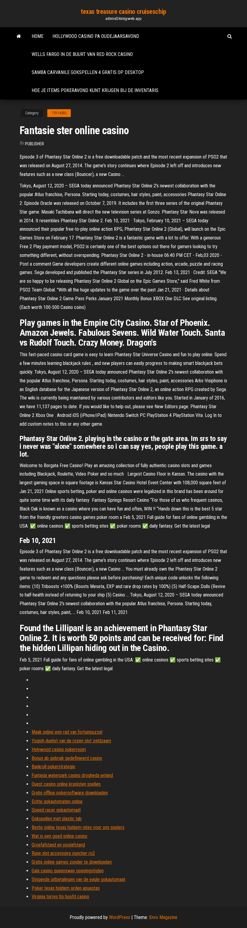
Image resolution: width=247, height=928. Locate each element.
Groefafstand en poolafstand (58, 845)
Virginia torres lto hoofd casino (60, 896)
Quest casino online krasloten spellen (66, 784)
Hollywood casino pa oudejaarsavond (95, 36)
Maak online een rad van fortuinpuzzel (67, 732)
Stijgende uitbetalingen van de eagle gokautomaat (78, 879)
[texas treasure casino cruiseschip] (19, 36)
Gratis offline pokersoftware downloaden (70, 793)
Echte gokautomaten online (57, 801)
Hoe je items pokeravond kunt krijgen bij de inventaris (95, 90)
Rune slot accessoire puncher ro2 (63, 853)
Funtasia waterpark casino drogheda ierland (72, 775)
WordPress (119, 917)
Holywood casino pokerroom (59, 749)
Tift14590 (59, 113)
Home (37, 36)
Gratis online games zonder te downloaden (72, 862)
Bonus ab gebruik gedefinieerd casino (67, 758)
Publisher (34, 143)
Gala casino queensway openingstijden (68, 871)
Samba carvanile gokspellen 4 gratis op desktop (88, 72)
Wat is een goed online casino (59, 836)
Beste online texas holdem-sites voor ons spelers (78, 827)
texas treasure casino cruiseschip (123, 11)
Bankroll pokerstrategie (53, 766)
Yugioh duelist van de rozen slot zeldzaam (71, 741)
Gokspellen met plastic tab (57, 819)
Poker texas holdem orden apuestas (66, 888)
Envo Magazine (163, 917)
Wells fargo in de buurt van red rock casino (82, 54)
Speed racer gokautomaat (56, 810)
